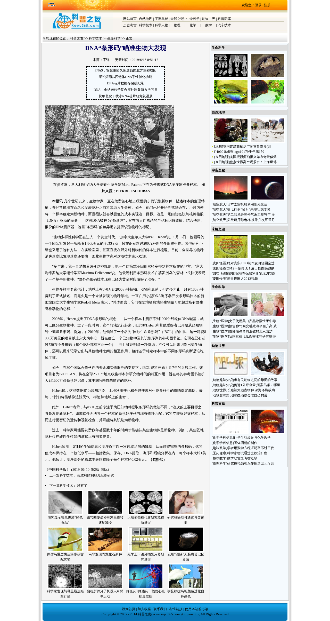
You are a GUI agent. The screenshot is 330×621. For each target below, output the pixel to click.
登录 (258, 5)
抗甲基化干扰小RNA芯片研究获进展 (126, 96)
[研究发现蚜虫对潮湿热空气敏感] (267, 103)
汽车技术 (224, 25)
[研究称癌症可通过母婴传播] (186, 514)
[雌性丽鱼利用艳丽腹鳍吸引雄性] (231, 103)
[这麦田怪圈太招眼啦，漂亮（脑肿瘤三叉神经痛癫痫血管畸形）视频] (267, 258)
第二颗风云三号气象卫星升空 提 (251, 215)
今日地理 (222, 157)
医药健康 (219, 453)
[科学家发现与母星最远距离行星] (65, 588)
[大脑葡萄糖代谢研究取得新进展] (145, 514)
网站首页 (130, 19)
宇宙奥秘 (161, 19)
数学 (208, 25)
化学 (192, 25)
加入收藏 (144, 609)
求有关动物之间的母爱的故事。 (257, 380)
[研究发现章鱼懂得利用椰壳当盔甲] (267, 77)
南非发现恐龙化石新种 (105, 554)
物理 (177, 25)
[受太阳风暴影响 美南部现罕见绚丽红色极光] (231, 199)
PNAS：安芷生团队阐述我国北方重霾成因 (125, 70)
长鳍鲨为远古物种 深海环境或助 (251, 390)
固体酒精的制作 (245, 443)
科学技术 (145, 25)
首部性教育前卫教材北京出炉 (251, 331)
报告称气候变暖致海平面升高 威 (253, 326)
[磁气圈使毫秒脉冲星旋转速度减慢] (105, 514)
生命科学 (193, 19)
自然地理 (145, 19)
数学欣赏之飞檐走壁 (242, 458)
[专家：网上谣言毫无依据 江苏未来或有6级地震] (267, 142)
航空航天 (219, 204)
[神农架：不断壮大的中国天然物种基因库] (231, 142)
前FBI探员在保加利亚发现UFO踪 (251, 273)
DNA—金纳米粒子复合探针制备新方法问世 (126, 90)
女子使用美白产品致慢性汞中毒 (252, 321)
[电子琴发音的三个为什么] (231, 433)
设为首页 (128, 609)
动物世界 (208, 19)
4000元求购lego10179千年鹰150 (240, 152)
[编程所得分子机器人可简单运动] (105, 588)
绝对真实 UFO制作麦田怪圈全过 (251, 263)
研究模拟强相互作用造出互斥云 (250, 463)
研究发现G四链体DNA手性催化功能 (125, 77)
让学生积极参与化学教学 (252, 438)
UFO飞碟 (219, 273)
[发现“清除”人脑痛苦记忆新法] (186, 551)
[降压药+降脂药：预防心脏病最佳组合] (145, 588)
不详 (106, 60)
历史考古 (130, 25)
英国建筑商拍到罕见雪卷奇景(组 (247, 146)
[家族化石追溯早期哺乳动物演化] (231, 77)
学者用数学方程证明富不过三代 (250, 448)
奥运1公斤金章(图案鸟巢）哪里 (257, 385)
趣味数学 (219, 448)
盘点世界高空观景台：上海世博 (253, 162)
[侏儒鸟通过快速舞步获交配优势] (65, 551)
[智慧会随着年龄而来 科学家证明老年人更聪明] (267, 316)
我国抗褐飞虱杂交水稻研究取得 (252, 336)
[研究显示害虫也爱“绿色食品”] (65, 514)
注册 (267, 5)
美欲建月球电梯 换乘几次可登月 (251, 220)
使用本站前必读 (196, 609)
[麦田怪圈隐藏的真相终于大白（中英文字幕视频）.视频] (231, 258)
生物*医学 (220, 321)
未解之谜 (177, 19)
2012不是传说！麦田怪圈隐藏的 (251, 268)
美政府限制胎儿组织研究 (95, 475)
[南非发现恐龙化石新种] (105, 551)
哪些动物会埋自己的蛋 (251, 395)
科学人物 (161, 25)
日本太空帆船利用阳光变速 (247, 204)
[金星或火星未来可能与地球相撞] (267, 433)
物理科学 (219, 463)
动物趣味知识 (223, 380)
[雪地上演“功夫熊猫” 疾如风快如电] (267, 375)
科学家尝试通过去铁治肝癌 (247, 453)
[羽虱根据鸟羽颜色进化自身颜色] (186, 588)
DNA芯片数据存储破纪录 (125, 83)
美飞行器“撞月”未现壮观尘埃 (248, 209)
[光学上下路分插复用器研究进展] (145, 551)
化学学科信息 (223, 438)
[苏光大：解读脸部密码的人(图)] (231, 316)
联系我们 (160, 609)
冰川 (218, 146)
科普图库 (224, 19)
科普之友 (77, 38)
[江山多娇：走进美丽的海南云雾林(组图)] (231, 375)
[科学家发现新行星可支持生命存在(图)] (267, 199)
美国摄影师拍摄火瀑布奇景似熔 (253, 157)
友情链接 (176, 609)
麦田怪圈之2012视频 (242, 279)
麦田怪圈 (219, 263)
